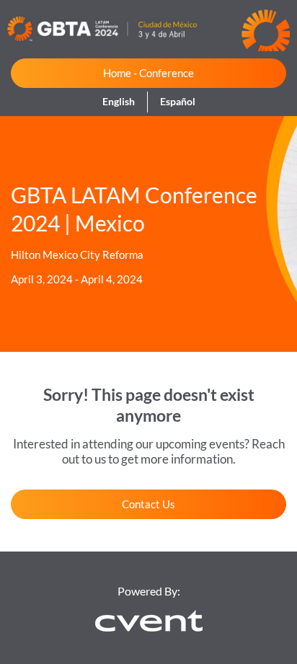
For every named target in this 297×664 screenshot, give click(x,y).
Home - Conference (148, 72)
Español (177, 101)
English (118, 101)
